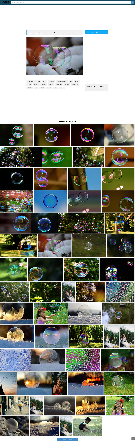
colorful (38, 81)
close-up (67, 84)
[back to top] (133, 438)
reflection (36, 84)
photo (55, 87)
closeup (49, 87)
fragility (51, 84)
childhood (44, 84)
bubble (29, 84)
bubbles (62, 87)
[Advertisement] (67, 17)
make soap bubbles (62, 81)
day (36, 87)
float (71, 81)
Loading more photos (67, 439)
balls (44, 81)
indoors (42, 87)
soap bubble (30, 81)
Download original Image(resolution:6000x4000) (97, 32)
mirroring (77, 81)
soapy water (51, 81)
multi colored (59, 84)
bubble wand (75, 84)
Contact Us (105, 93)
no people (30, 87)
